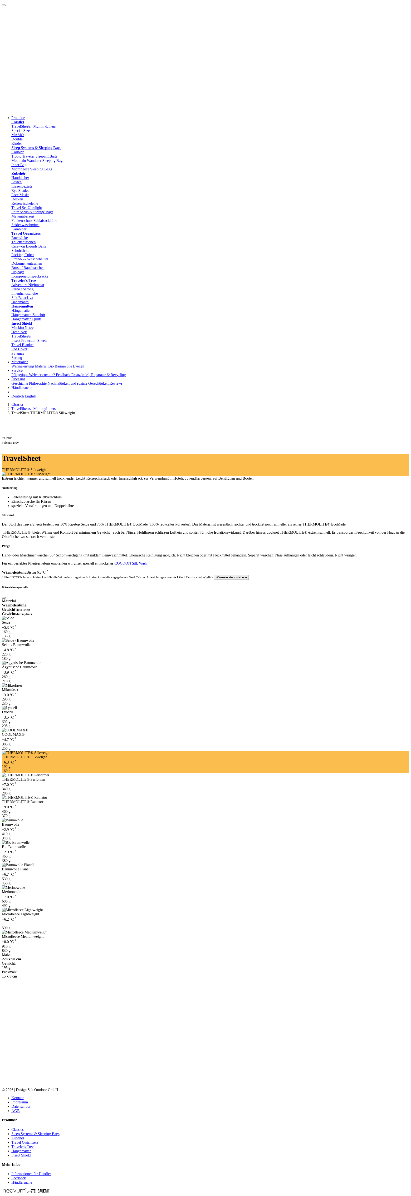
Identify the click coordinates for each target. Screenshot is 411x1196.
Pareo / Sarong (22, 289)
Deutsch (18, 396)
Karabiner (18, 229)
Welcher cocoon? (42, 375)
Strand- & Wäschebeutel (29, 259)
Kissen (16, 182)
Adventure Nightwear (27, 285)
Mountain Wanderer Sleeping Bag (37, 161)
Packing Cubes (22, 255)
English (30, 396)
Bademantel (20, 302)
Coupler (17, 152)
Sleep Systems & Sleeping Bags (35, 1134)
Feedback (63, 375)
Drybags (17, 272)
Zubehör (17, 1138)
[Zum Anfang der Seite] (4, 5)
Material (41, 366)
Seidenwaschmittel (25, 225)
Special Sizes (21, 131)
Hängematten (21, 310)
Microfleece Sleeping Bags (31, 169)
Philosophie (38, 383)
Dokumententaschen (26, 263)
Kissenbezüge (21, 186)
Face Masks (20, 195)
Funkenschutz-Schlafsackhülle (34, 220)
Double (17, 139)
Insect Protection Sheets (29, 340)
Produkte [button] (18, 118)
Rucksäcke (19, 238)
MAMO (17, 135)
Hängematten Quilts (26, 319)
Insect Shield (21, 1155)
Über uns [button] (18, 379)
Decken (17, 199)
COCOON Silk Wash (130, 563)
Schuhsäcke (20, 250)
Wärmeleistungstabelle (231, 577)
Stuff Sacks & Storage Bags (32, 212)
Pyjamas (17, 353)
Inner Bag (18, 165)
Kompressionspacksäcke (29, 276)
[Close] (4, 598)
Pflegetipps (20, 375)
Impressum (19, 1102)
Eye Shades (20, 191)
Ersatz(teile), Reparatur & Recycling (98, 375)
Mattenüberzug (22, 216)
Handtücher (20, 178)
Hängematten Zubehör (28, 315)
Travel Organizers (24, 1142)
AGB (15, 1111)
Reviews (115, 383)
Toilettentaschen (23, 242)
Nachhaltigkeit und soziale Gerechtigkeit (78, 383)
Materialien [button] (19, 362)
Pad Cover (19, 349)
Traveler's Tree (22, 1147)
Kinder (16, 143)
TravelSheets (21, 336)
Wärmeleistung (23, 366)
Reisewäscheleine (24, 203)
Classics (17, 404)
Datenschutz (20, 1106)
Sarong (16, 358)
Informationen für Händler (31, 1174)
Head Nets (19, 332)
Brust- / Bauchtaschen (27, 268)
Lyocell (78, 366)
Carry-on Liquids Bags (28, 246)
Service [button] (17, 370)
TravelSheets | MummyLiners (33, 126)
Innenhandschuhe (24, 293)
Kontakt (17, 1098)
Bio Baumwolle (60, 366)
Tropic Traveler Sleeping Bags (34, 156)
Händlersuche (21, 388)
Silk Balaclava (22, 298)
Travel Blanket (22, 345)
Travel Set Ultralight (26, 208)
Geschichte (20, 383)
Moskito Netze (22, 328)
